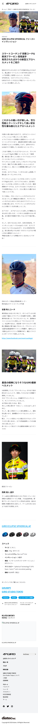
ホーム (4, 9)
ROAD (14, 598)
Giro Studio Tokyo (9, 673)
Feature (5, 598)
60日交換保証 (7, 694)
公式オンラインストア (30, 3)
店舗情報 (5, 680)
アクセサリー (7, 692)
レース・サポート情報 (26, 598)
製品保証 (5, 697)
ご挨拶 (5, 678)
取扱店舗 (5, 669)
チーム (5, 699)
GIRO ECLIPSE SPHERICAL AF (16, 526)
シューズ (5, 689)
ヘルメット (6, 687)
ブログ (9, 9)
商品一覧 (5, 662)
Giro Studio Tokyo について (11, 675)
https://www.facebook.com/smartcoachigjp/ (17, 338)
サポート (5, 684)
